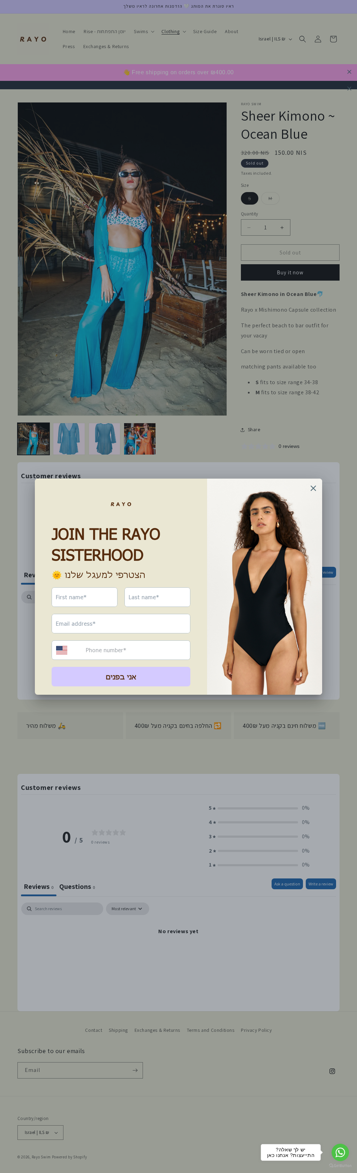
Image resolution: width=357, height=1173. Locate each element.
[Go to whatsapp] (340, 1152)
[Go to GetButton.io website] (340, 1166)
